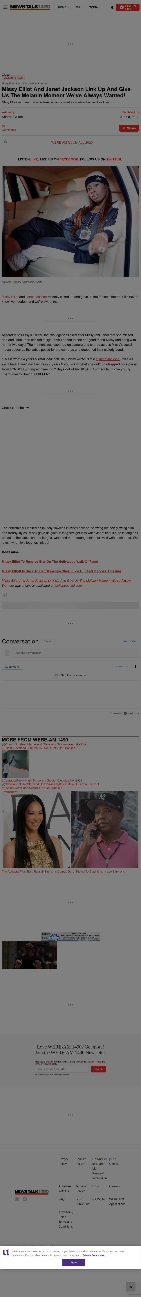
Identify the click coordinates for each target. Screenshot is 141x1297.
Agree (73, 1262)
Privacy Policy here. (93, 1255)
